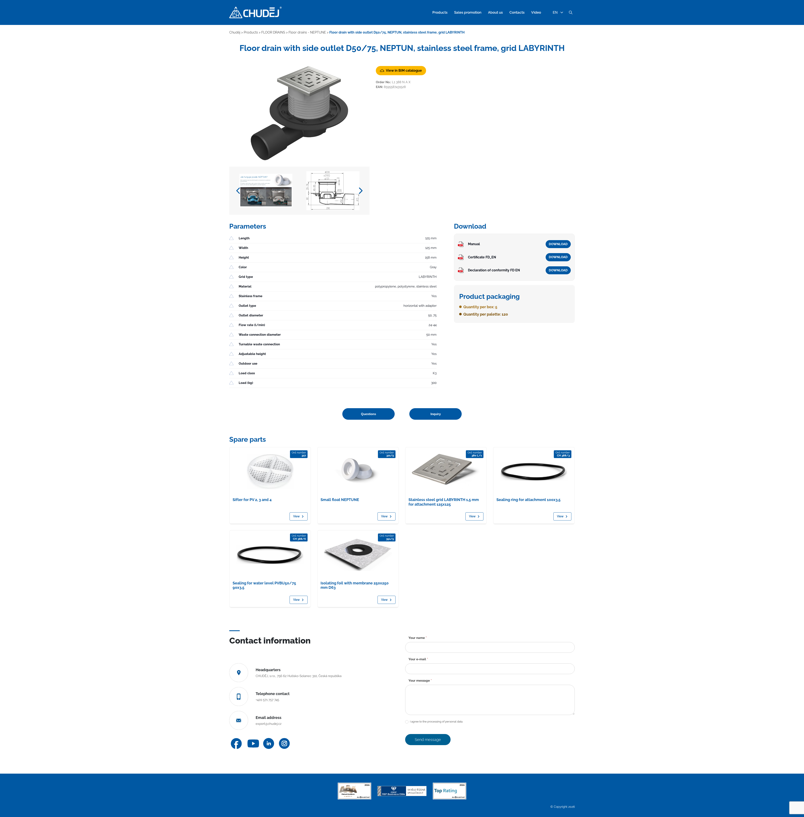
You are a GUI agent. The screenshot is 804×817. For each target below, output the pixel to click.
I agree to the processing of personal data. (436, 721)
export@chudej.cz (268, 724)
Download (558, 244)
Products (439, 12)
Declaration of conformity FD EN (494, 270)
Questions (368, 414)
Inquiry (435, 414)
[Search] (570, 12)
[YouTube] (253, 743)
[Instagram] (284, 743)
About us (495, 12)
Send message (428, 739)
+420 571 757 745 (267, 700)
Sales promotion (467, 12)
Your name (417, 638)
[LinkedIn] (268, 743)
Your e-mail (418, 659)
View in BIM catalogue (404, 71)
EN (555, 12)
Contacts (516, 12)
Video (536, 12)
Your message (420, 680)
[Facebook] (236, 744)
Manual (474, 244)
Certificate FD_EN (482, 257)
